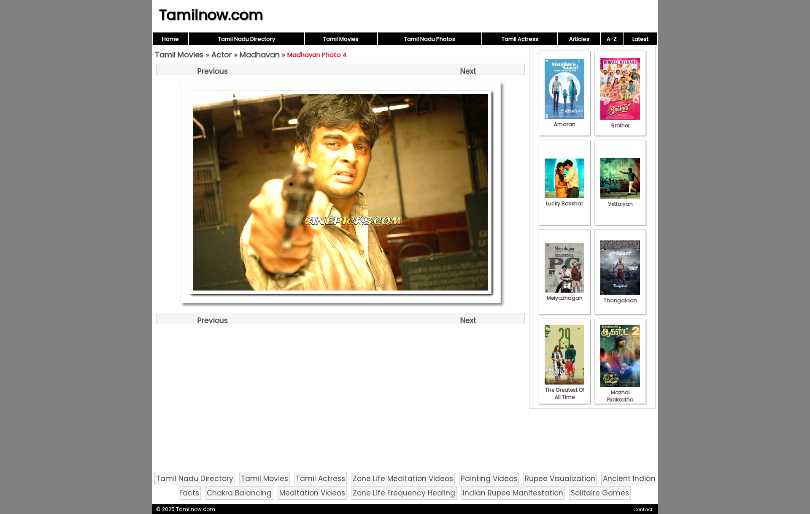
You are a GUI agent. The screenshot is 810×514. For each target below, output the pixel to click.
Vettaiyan (620, 203)
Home (170, 39)
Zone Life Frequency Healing (404, 493)
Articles (579, 39)
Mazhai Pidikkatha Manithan (620, 399)
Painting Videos (489, 479)
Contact (643, 509)
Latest (640, 39)
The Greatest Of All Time (564, 393)
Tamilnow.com (211, 15)
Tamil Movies (341, 39)
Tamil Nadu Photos (429, 39)
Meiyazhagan (565, 297)
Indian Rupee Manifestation (513, 493)
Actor (221, 54)
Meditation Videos (312, 493)
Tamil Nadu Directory (246, 39)
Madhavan (260, 54)
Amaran (564, 124)
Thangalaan (620, 300)
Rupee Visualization (560, 479)
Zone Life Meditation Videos (403, 479)
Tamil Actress (520, 39)
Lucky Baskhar (564, 203)
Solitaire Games (600, 493)
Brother (620, 125)
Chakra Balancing (239, 493)
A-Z (612, 39)
